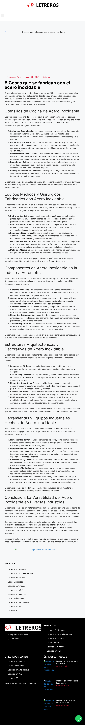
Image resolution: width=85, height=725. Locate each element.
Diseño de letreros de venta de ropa (65, 701)
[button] (2, 15)
